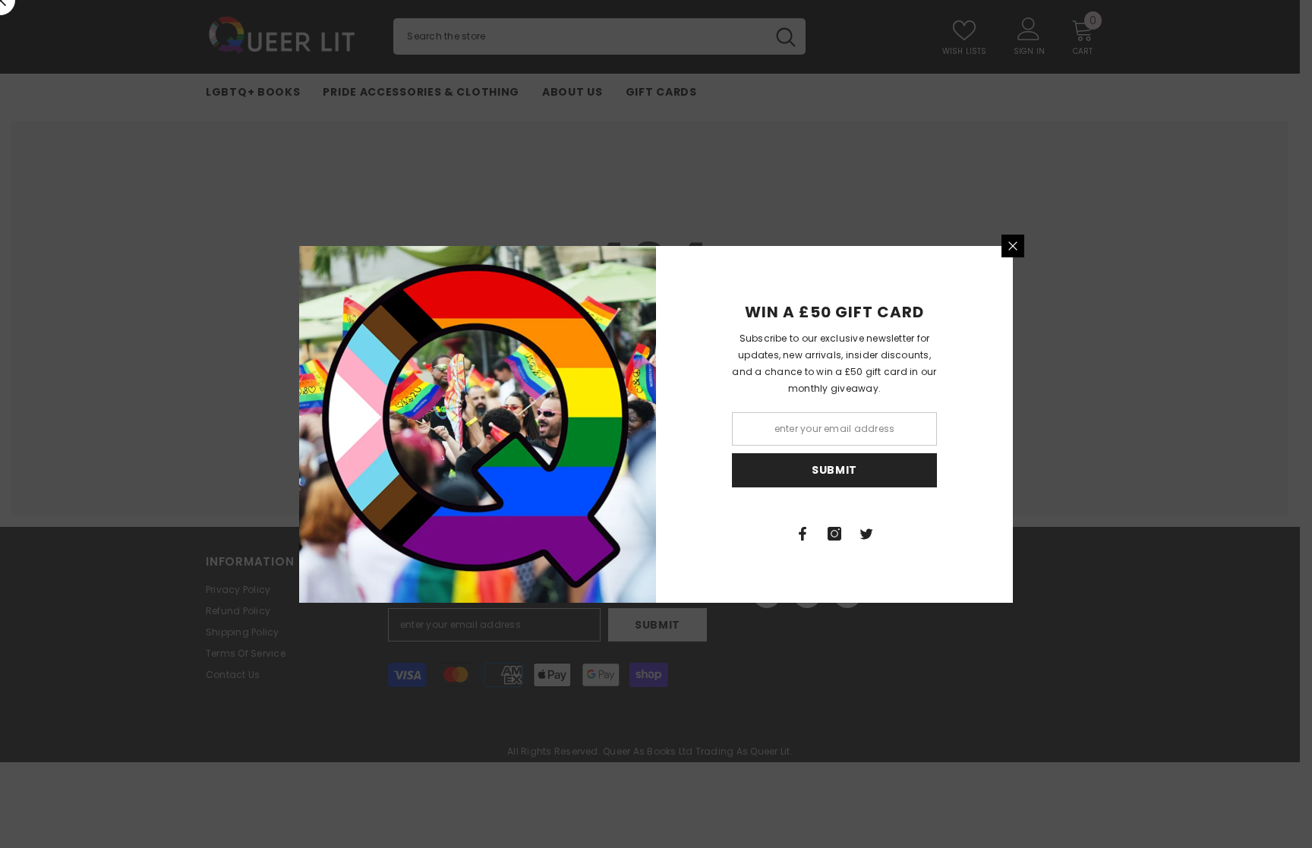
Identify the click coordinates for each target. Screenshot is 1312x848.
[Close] (1012, 246)
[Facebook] (802, 534)
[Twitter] (866, 534)
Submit (834, 470)
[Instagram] (834, 534)
